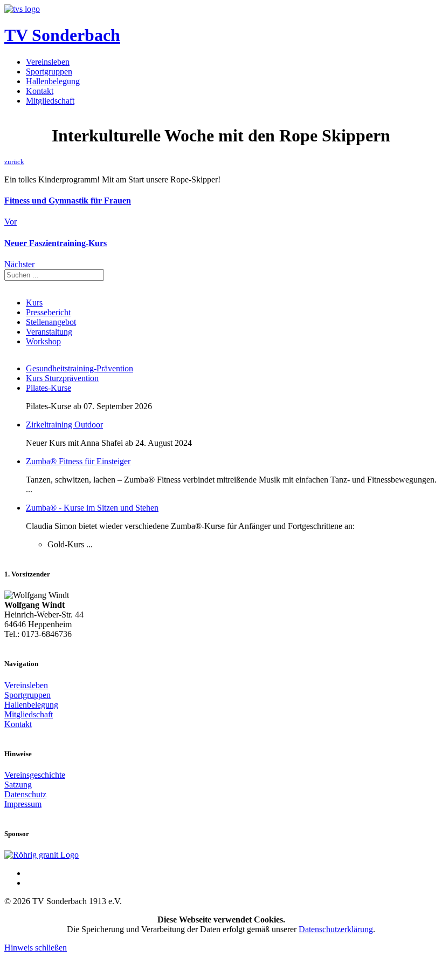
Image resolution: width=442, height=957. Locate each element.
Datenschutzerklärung (336, 929)
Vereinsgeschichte (34, 774)
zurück (14, 162)
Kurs (34, 302)
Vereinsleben (48, 61)
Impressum (23, 804)
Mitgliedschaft (50, 100)
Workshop (43, 341)
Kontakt (39, 91)
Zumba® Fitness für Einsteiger (78, 461)
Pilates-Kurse (48, 387)
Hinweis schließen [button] (35, 947)
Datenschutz (25, 794)
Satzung (18, 784)
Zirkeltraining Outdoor (64, 424)
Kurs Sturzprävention (62, 378)
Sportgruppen (49, 71)
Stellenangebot (51, 322)
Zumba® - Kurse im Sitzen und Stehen (92, 507)
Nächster (19, 264)
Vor (10, 221)
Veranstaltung (49, 331)
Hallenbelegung (53, 81)
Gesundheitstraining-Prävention (79, 368)
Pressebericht (48, 312)
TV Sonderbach (62, 35)
